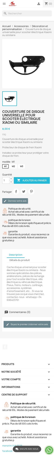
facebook (7, 451)
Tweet (24, 191)
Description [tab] (15, 254)
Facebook (5, 347)
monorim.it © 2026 (12, 445)
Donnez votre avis (17, 200)
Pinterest (31, 191)
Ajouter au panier (32, 180)
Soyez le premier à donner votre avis (29, 324)
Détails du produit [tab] (19, 260)
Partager (16, 191)
